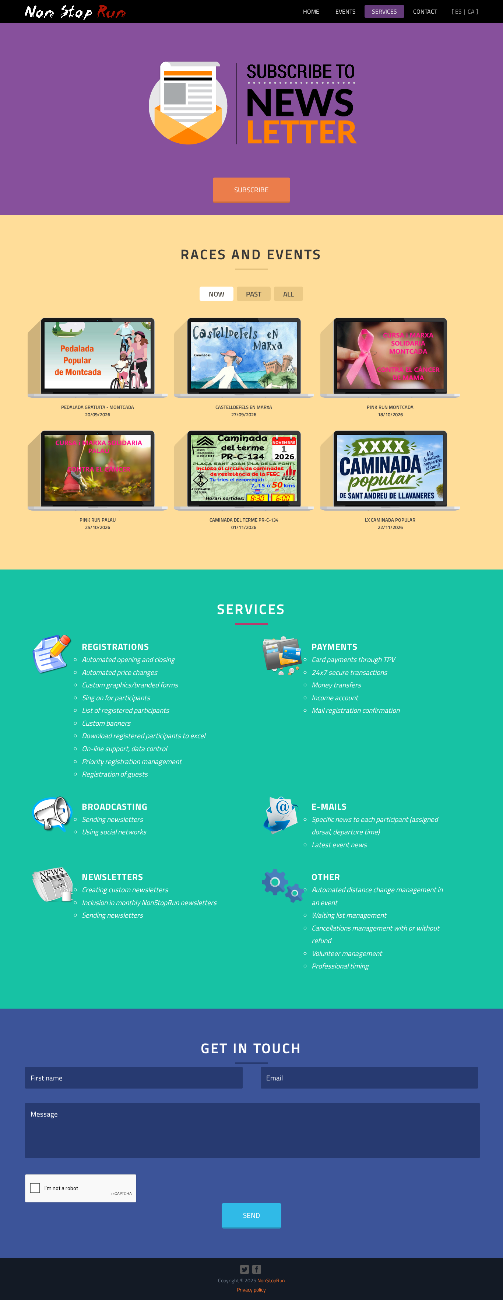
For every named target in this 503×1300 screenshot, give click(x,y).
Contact (425, 11)
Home (311, 11)
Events (345, 11)
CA (471, 11)
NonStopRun (271, 1280)
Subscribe (251, 189)
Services (384, 11)
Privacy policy (251, 1289)
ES (458, 11)
